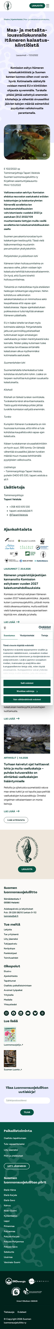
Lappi (7, 1221)
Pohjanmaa (9, 1231)
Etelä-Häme (10, 1190)
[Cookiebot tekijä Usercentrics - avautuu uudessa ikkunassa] (39, 628)
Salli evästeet (27, 683)
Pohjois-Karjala (11, 1236)
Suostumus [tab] (9, 635)
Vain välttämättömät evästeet (27, 699)
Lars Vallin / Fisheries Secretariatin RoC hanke (45, 153)
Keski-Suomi (10, 1210)
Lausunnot (10, 568)
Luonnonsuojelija (12, 1044)
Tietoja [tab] (44, 635)
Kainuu (7, 1205)
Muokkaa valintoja (25, 691)
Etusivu (7, 19)
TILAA (27, 1112)
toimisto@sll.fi (11, 916)
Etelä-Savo (9, 1200)
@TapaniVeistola (18, 514)
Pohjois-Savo (10, 1246)
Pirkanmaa (9, 1226)
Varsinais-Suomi (12, 1262)
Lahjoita (37, 5)
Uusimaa (8, 1257)
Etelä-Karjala (10, 1195)
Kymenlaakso (10, 1215)
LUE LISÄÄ (9, 622)
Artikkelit (10, 757)
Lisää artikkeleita (16, 820)
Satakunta (9, 1252)
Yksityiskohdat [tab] (27, 635)
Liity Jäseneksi (16, 1166)
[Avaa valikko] (47, 5)
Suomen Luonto (12, 1069)
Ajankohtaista (16, 19)
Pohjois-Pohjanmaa (14, 1241)
